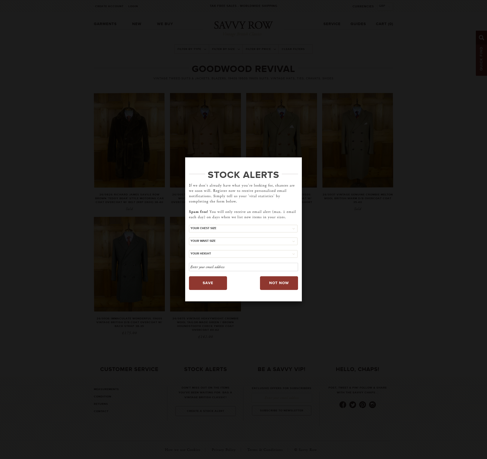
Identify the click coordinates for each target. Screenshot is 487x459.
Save (208, 283)
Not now (279, 283)
